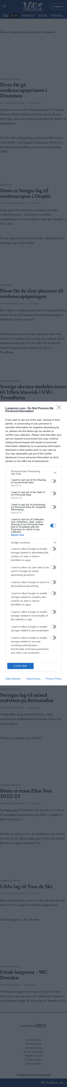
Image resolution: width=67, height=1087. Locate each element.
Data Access (33, 678)
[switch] (53, 481)
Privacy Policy (53, 678)
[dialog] (33, 543)
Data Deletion (13, 678)
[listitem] (33, 472)
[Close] (60, 408)
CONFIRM (20, 666)
